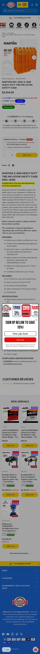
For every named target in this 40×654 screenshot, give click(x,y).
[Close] (36, 320)
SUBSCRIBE (20, 340)
